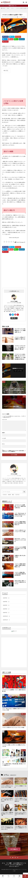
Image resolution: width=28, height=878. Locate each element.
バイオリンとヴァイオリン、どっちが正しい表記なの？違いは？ (20, 347)
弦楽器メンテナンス (9, 538)
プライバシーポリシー (14, 866)
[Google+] (18, 37)
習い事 (9, 494)
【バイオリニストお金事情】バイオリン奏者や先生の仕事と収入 (20, 506)
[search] (24, 491)
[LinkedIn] (22, 39)
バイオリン (5, 494)
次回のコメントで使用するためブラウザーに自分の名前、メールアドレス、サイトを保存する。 (13, 451)
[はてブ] (5, 39)
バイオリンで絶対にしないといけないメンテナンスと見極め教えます (21, 800)
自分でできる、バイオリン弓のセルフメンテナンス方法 (20, 540)
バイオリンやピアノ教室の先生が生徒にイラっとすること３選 (7, 814)
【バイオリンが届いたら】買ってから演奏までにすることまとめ (14, 745)
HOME (3, 8)
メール (4, 438)
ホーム (3, 863)
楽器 (12, 555)
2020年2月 (6, 608)
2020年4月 (6, 601)
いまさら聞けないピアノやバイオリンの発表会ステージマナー (21, 828)
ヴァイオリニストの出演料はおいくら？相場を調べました (20, 330)
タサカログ (10, 869)
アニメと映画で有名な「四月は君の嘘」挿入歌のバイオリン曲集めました (14, 764)
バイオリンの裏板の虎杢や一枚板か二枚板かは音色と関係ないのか (20, 565)
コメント (4, 419)
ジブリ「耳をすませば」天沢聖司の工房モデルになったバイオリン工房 (20, 515)
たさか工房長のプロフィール (19, 863)
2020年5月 (6, 597)
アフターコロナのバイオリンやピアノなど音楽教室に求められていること (7, 828)
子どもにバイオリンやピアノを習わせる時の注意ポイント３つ (21, 814)
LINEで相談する (14, 849)
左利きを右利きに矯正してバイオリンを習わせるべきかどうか (20, 582)
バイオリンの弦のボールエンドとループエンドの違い (20, 531)
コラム (12, 8)
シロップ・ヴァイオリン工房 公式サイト (14, 864)
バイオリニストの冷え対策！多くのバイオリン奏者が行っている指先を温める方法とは (20, 357)
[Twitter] (12, 37)
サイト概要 (8, 863)
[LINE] (16, 39)
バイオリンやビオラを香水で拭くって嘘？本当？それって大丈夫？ (7, 800)
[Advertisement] (14, 84)
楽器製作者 (11, 513)
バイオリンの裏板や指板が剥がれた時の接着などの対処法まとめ (20, 523)
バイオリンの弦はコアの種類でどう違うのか (20, 338)
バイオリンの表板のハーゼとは (21, 786)
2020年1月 (6, 612)
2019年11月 (6, 619)
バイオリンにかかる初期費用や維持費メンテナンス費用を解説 (20, 548)
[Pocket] (10, 39)
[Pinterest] (5, 41)
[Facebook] (5, 37)
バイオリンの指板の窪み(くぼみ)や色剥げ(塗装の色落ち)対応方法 (20, 574)
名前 (3, 432)
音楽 (8, 8)
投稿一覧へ (13, 318)
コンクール (17, 494)
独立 (13, 494)
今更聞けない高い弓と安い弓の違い (20, 556)
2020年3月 (6, 605)
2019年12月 (6, 616)
